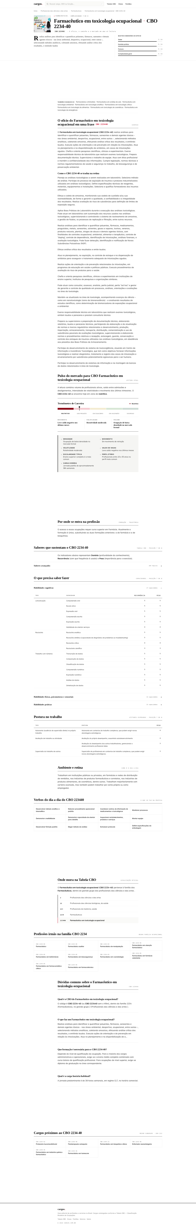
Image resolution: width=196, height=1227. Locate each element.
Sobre (89, 1219)
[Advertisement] (98, 80)
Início (35, 11)
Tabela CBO (111, 4)
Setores (82, 1219)
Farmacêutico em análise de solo (109, 102)
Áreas (120, 4)
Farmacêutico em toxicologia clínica (118, 105)
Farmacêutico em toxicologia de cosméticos (107, 107)
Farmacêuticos (76, 11)
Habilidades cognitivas (96, 588)
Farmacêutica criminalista (85, 102)
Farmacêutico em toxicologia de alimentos (73, 107)
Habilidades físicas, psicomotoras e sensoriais (96, 697)
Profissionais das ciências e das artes (54, 11)
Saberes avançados (96, 566)
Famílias (128, 4)
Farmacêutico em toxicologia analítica (89, 105)
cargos (38, 3)
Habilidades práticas (96, 704)
